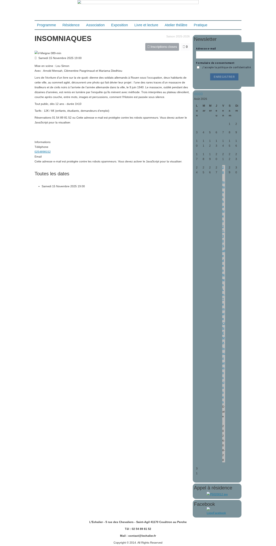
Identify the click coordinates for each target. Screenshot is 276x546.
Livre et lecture (146, 25)
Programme (46, 25)
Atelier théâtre (176, 25)
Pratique (200, 25)
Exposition (119, 25)
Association (95, 25)
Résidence (71, 25)
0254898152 (43, 151)
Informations (43, 142)
